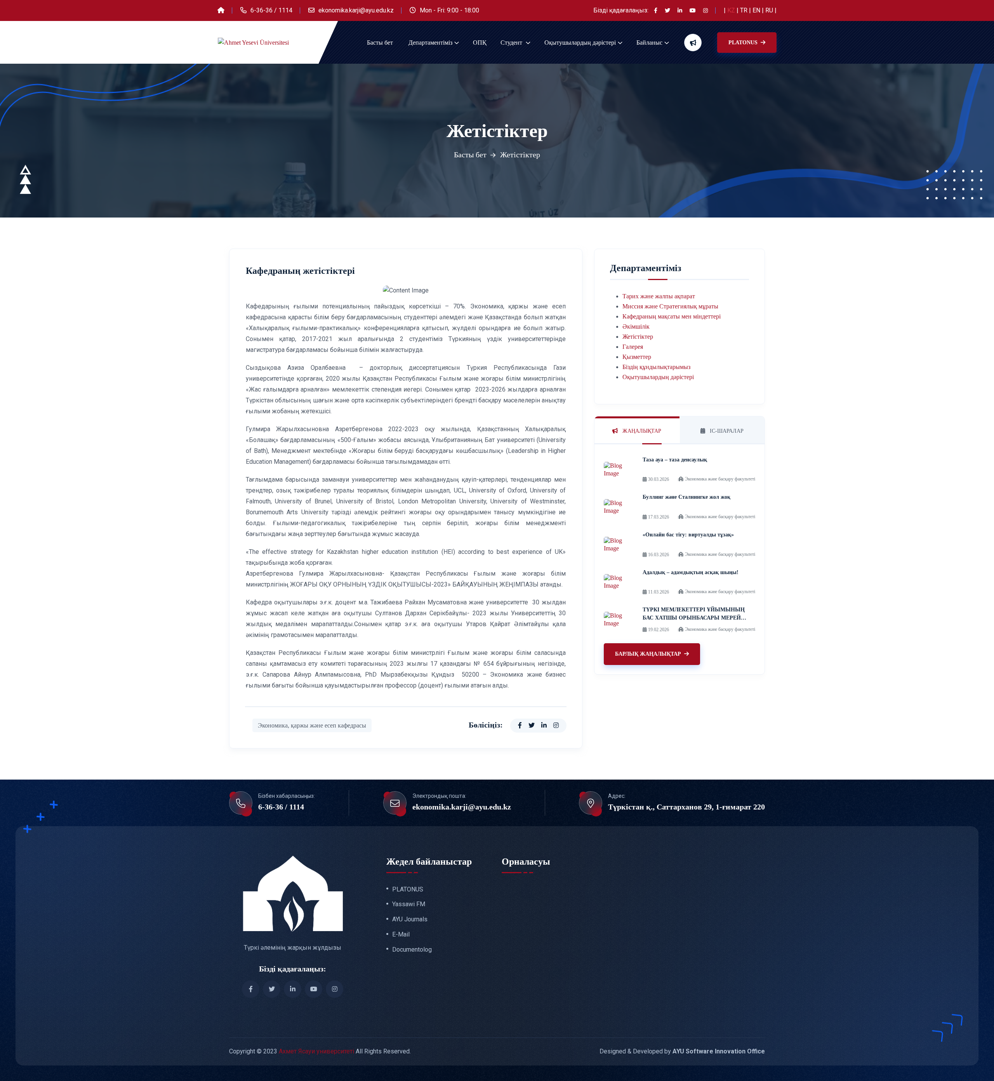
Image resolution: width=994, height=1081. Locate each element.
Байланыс (649, 42)
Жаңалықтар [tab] (641, 431)
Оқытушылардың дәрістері (580, 42)
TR (744, 10)
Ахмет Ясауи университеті (316, 1051)
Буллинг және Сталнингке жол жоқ (686, 497)
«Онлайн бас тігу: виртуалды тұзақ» (688, 535)
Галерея (632, 346)
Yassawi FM (408, 904)
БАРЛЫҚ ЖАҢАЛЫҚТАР (648, 654)
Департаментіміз (430, 42)
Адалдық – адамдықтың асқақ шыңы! (691, 572)
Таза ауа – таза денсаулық (675, 460)
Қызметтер (636, 356)
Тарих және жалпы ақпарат (658, 296)
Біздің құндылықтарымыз (656, 367)
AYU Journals (409, 919)
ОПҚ (480, 42)
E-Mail (401, 934)
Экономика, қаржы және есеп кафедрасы (312, 725)
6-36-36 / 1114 (271, 10)
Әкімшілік (636, 326)
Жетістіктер (637, 336)
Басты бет (380, 42)
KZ (732, 10)
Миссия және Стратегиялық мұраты (670, 306)
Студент (512, 42)
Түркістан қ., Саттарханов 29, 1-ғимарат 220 (686, 806)
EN (757, 10)
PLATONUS (743, 42)
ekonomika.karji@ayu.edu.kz (356, 10)
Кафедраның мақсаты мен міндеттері (671, 316)
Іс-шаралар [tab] (726, 431)
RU (770, 10)
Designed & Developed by (682, 1051)
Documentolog (412, 949)
